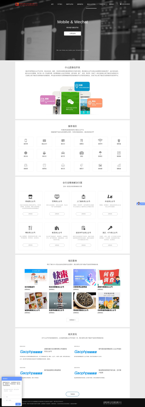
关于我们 (59, 4)
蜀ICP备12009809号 (58, 401)
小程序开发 (102, 4)
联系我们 (111, 4)
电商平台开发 (69, 4)
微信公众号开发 (91, 4)
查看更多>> (72, 320)
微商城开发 (80, 4)
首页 (52, 4)
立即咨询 (72, 33)
